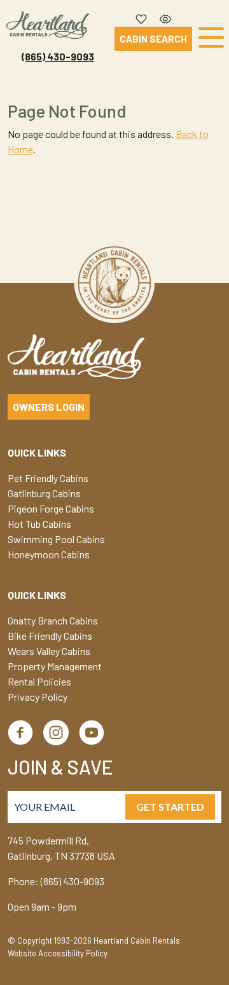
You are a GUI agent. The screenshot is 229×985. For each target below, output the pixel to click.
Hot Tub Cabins (39, 524)
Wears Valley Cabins (49, 651)
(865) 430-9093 (58, 56)
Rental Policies (39, 681)
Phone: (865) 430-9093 (56, 881)
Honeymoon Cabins (49, 554)
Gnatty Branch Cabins (53, 620)
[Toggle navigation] (211, 39)
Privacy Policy (37, 697)
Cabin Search (153, 39)
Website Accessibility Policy (58, 953)
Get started (170, 807)
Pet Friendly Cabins (48, 478)
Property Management (55, 666)
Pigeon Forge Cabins (51, 508)
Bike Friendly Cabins (50, 636)
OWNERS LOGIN (49, 407)
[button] (141, 16)
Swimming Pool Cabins (56, 539)
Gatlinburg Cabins (44, 493)
